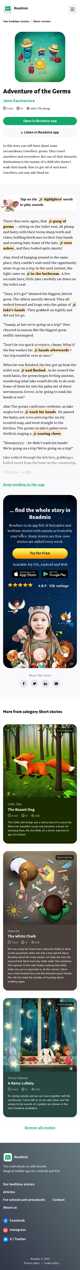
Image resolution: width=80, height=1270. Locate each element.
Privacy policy (32, 1263)
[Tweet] (34, 683)
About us (10, 1208)
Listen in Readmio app (40, 132)
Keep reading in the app (23, 484)
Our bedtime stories (18, 1184)
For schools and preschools (24, 1200)
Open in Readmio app (40, 121)
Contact (59, 1200)
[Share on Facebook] (24, 683)
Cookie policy (51, 1263)
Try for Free (40, 553)
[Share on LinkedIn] (45, 683)
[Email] (56, 683)
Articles (9, 1192)
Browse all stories (40, 1127)
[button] (72, 9)
